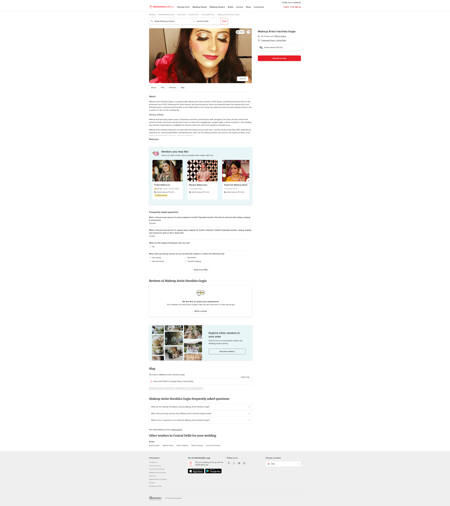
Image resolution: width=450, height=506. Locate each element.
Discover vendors (227, 351)
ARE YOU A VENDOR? (292, 3)
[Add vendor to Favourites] (248, 32)
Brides (230, 7)
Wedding (152, 15)
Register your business (157, 473)
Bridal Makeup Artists (167, 15)
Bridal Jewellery (182, 445)
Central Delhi (194, 15)
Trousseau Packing (213, 445)
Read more (154, 139)
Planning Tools (183, 7)
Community (259, 7)
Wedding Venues (199, 7)
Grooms (239, 7)
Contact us (153, 462)
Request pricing (279, 58)
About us (152, 476)
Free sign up (295, 7)
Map (182, 87)
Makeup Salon (168, 445)
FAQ (162, 87)
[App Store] (196, 473)
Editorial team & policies (158, 479)
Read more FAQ (200, 270)
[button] (200, 301)
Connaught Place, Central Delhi (273, 40)
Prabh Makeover (162, 185)
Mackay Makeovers (198, 185)
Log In (286, 7)
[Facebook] (229, 463)
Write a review (201, 311)
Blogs (248, 7)
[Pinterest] (239, 463)
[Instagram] (244, 463)
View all (243, 79)
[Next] (248, 180)
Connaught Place (208, 15)
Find (224, 21)
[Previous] (152, 180)
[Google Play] (213, 473)
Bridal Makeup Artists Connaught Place (189, 388)
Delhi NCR (182, 15)
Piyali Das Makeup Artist (235, 185)
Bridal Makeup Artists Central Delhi (161, 388)
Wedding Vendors (217, 7)
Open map (245, 377)
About (153, 87)
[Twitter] (234, 463)
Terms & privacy (155, 466)
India (273, 464)
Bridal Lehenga (197, 445)
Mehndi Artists (154, 445)
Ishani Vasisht (176, 430)
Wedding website (155, 486)
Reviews (172, 87)
